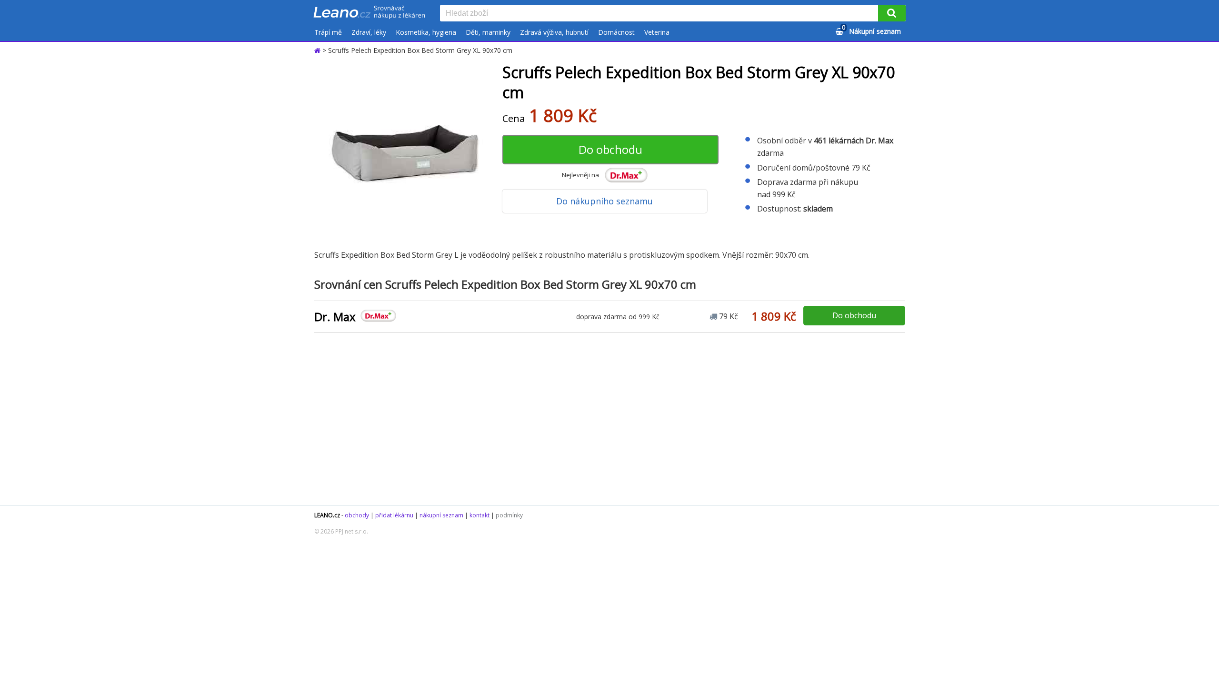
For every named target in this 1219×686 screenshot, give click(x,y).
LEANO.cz (327, 515)
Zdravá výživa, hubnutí (554, 32)
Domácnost (616, 32)
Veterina (656, 32)
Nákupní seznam (871, 30)
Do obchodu (610, 149)
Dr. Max (335, 316)
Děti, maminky (488, 32)
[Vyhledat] (892, 13)
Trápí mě (328, 32)
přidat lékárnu (394, 515)
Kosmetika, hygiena (426, 32)
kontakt (480, 515)
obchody (357, 515)
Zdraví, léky (368, 32)
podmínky (509, 515)
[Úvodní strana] (369, 13)
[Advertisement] (604, 419)
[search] (661, 13)
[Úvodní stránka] (318, 50)
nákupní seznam (441, 515)
